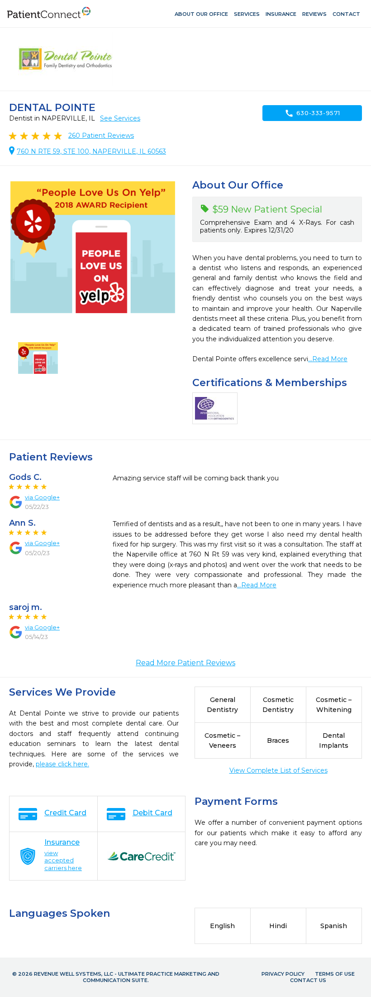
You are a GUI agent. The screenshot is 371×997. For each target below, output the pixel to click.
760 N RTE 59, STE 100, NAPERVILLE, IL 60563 (91, 151)
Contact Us (308, 980)
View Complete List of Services (278, 770)
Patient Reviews (101, 135)
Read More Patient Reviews (185, 662)
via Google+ (42, 497)
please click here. (62, 764)
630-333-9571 (312, 113)
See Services (120, 118)
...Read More (327, 359)
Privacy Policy (283, 974)
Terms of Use (335, 974)
